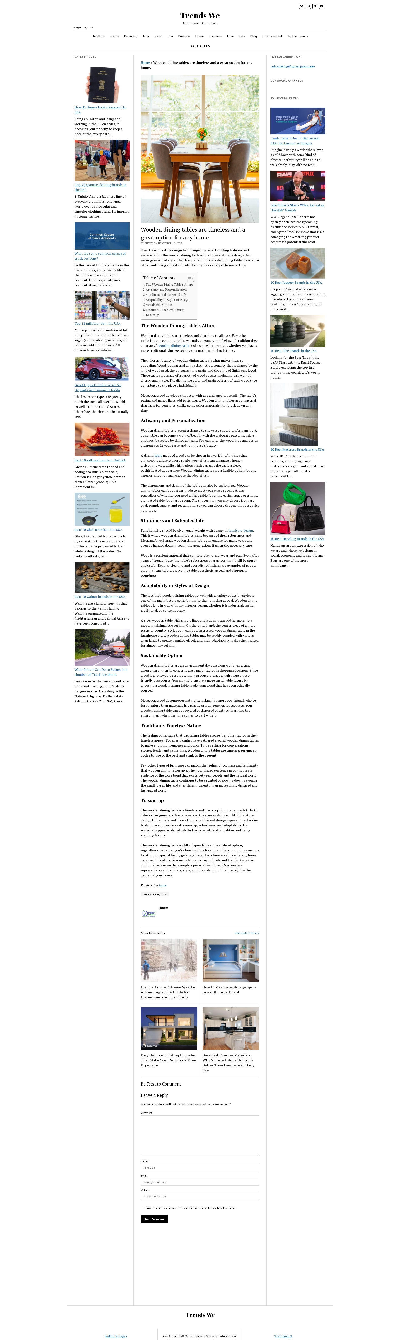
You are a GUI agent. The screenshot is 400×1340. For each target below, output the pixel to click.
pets (242, 36)
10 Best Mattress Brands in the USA (297, 449)
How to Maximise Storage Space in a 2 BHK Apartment (229, 990)
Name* (145, 1161)
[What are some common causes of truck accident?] (102, 236)
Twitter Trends (298, 36)
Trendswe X (283, 1336)
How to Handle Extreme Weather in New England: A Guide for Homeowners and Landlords (169, 992)
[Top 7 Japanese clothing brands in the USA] (102, 161)
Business (184, 36)
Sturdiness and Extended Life (166, 295)
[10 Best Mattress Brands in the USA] (294, 415)
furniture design (241, 530)
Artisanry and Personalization (166, 290)
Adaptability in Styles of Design (167, 300)
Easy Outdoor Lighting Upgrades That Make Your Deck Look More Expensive (168, 1059)
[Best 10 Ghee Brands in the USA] (102, 510)
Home (199, 36)
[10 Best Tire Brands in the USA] (297, 331)
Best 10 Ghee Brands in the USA (98, 529)
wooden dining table (174, 345)
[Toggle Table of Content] (188, 278)
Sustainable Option (159, 305)
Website (145, 1190)
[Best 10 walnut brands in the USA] (102, 578)
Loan (230, 36)
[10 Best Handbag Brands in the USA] (297, 509)
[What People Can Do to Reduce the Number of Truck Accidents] (102, 648)
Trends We (200, 15)
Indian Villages (116, 1336)
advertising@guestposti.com (293, 66)
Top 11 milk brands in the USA (97, 323)
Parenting (130, 36)
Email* (144, 1175)
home (163, 885)
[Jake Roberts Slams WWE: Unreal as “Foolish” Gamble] (297, 187)
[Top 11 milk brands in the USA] (102, 306)
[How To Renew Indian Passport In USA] (102, 86)
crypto (114, 36)
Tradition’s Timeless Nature (165, 310)
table (158, 455)
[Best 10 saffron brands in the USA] (102, 440)
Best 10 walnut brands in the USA (100, 596)
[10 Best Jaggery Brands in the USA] (297, 264)
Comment (146, 1112)
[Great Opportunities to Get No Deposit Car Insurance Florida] (102, 369)
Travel (158, 36)
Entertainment (272, 36)
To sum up (152, 315)
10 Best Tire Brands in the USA (293, 350)
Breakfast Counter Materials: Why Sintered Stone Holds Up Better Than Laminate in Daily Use (228, 1062)
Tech (145, 36)
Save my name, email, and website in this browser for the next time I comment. (191, 1207)
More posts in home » (247, 933)
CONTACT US (200, 46)
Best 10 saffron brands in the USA (100, 460)
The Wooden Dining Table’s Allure (169, 285)
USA (170, 36)
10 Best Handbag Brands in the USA (297, 538)
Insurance (215, 36)
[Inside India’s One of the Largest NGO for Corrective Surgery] (297, 121)
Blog (253, 36)
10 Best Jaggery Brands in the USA (296, 282)
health (97, 36)
